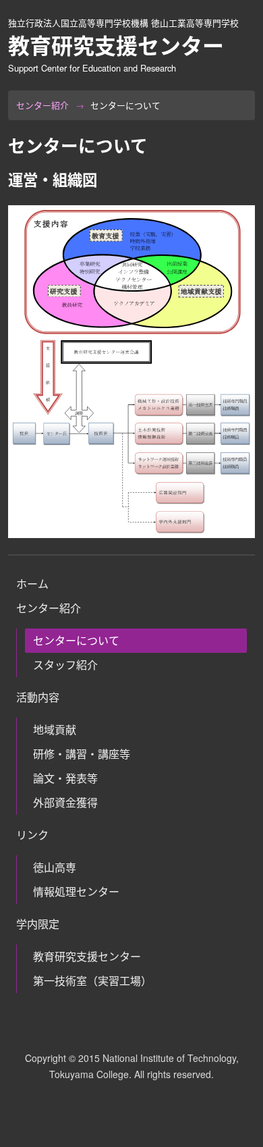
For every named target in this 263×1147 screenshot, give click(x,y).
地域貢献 (54, 729)
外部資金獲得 (65, 802)
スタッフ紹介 (65, 664)
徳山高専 (54, 867)
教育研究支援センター (87, 956)
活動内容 (37, 697)
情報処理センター (76, 891)
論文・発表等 (65, 778)
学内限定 (37, 924)
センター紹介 (42, 105)
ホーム (32, 583)
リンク (32, 835)
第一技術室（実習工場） (92, 980)
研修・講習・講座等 (81, 754)
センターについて (76, 640)
